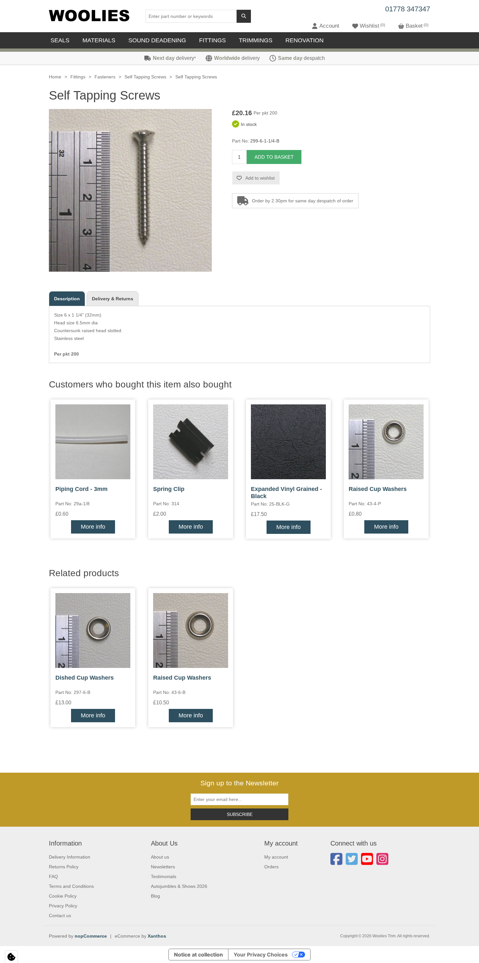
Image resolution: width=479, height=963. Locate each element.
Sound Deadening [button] (157, 40)
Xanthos (157, 936)
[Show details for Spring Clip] (190, 441)
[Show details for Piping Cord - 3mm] (92, 441)
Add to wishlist (260, 178)
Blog (155, 896)
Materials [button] (98, 40)
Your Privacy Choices (261, 954)
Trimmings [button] (255, 40)
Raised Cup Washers (378, 489)
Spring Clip (168, 489)
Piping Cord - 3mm (81, 489)
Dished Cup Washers (84, 677)
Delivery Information (69, 857)
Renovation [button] (304, 40)
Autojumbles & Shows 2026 (179, 886)
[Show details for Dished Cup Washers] (92, 630)
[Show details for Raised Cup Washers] (386, 441)
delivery (174, 58)
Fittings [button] (212, 40)
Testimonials (163, 876)
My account (276, 857)
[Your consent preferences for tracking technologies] (11, 957)
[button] (325, 26)
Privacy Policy (63, 905)
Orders (271, 866)
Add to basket (274, 157)
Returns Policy (64, 866)
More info (93, 526)
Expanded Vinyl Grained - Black (286, 492)
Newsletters (163, 866)
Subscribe (240, 814)
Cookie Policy (63, 896)
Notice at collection (198, 954)
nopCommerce (91, 936)
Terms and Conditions (71, 886)
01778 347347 (407, 9)
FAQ (53, 876)
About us (160, 857)
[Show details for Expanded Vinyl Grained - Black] (288, 441)
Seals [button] (60, 40)
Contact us (60, 915)
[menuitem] (62, 40)
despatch (301, 58)
